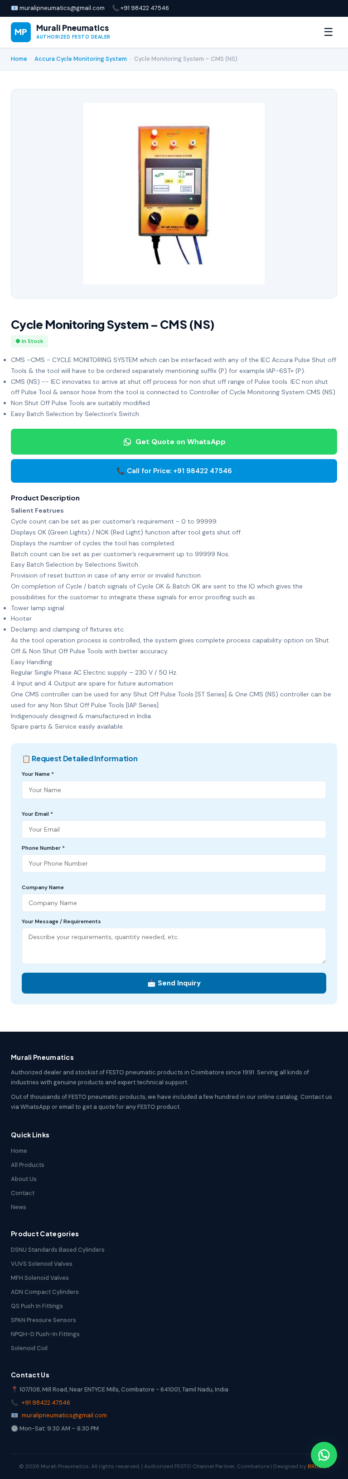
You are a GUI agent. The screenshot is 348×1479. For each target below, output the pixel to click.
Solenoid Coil (29, 1348)
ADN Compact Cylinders (45, 1292)
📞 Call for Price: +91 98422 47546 (174, 470)
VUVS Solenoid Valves (41, 1264)
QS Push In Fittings (37, 1306)
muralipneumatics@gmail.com (64, 1415)
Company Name (43, 887)
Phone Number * (43, 848)
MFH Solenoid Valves (40, 1278)
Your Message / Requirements (61, 921)
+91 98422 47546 (46, 1402)
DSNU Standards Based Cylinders (58, 1250)
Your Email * (37, 814)
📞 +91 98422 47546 (140, 8)
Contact (22, 1193)
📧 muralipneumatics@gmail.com (58, 8)
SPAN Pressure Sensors (43, 1320)
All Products (27, 1165)
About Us (24, 1179)
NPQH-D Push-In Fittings (45, 1334)
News (18, 1207)
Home (19, 59)
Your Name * (38, 774)
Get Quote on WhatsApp (180, 441)
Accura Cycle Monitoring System (80, 59)
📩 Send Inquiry (174, 983)
